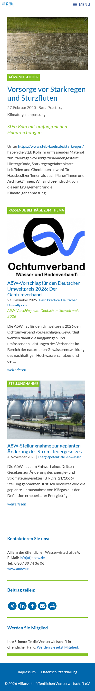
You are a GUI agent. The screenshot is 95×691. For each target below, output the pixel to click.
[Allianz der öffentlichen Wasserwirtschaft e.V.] (8, 5)
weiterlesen (16, 370)
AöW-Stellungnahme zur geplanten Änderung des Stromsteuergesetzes (44, 448)
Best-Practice (49, 107)
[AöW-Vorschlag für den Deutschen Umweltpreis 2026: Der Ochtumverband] (46, 273)
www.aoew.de (18, 568)
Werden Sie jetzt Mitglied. (58, 647)
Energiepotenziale (51, 457)
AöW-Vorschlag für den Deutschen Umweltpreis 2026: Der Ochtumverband (43, 288)
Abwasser (73, 457)
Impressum (27, 672)
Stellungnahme (23, 384)
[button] (12, 606)
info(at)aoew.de (32, 557)
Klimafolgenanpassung (26, 114)
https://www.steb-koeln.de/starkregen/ (51, 146)
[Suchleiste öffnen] (61, 5)
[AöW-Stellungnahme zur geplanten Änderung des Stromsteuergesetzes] (46, 435)
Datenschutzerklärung (59, 672)
